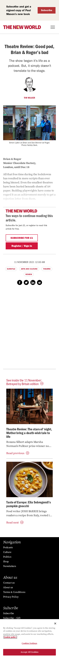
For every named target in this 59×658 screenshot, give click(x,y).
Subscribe (46, 10)
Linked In (32, 282)
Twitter (26, 282)
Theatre (47, 269)
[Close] (55, 623)
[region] (29, 638)
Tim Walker (29, 97)
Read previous (15, 453)
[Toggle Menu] (53, 27)
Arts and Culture (29, 269)
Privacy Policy (11, 596)
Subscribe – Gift (11, 618)
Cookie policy (10, 637)
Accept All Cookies (29, 652)
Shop (6, 561)
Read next (12, 522)
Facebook (19, 282)
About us (8, 587)
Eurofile (11, 269)
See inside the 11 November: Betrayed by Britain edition (24, 382)
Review (28, 274)
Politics (7, 556)
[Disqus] (29, 329)
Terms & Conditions (14, 592)
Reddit (39, 282)
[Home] (22, 27)
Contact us (9, 582)
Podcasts (8, 547)
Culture (7, 552)
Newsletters (9, 566)
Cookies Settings (29, 643)
